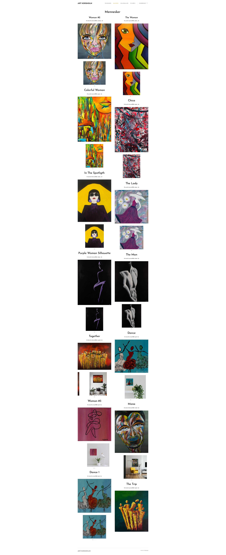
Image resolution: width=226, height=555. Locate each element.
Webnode (146, 550)
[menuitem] (108, 3)
